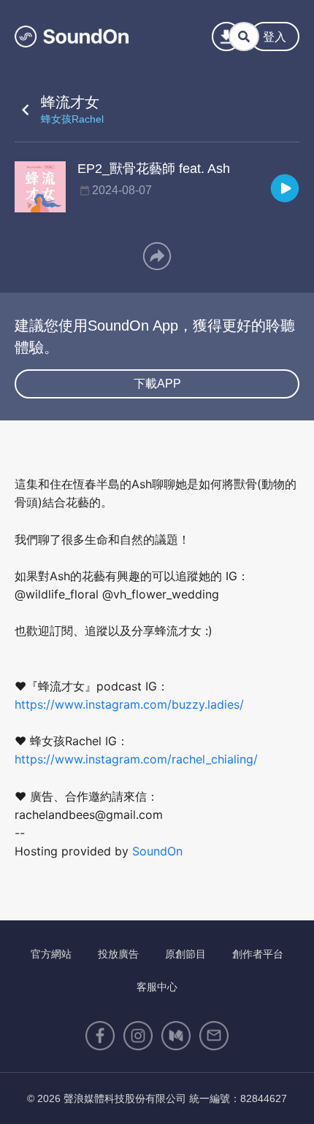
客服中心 (157, 987)
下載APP (157, 383)
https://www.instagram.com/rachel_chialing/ (136, 759)
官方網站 (51, 954)
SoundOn (157, 851)
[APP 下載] (226, 36)
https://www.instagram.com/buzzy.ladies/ (129, 704)
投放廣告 (118, 954)
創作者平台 (257, 954)
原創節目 (185, 954)
